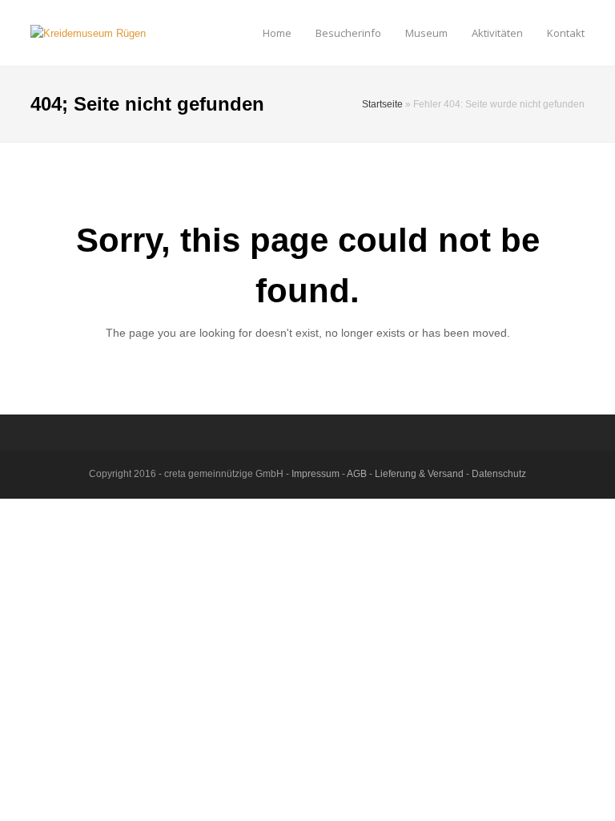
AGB (357, 473)
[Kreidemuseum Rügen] (88, 32)
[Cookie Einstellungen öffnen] (35, 801)
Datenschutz (499, 473)
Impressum (315, 473)
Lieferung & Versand (419, 473)
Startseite (382, 104)
